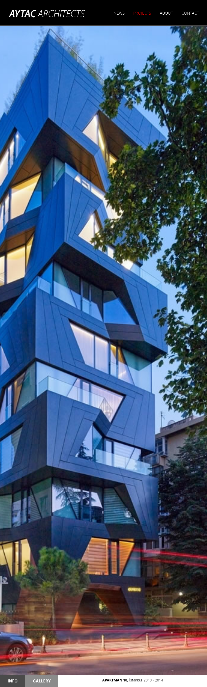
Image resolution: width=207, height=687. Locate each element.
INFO (13, 681)
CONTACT (190, 13)
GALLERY (42, 681)
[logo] (47, 13)
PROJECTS (142, 13)
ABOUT (166, 13)
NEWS (119, 13)
